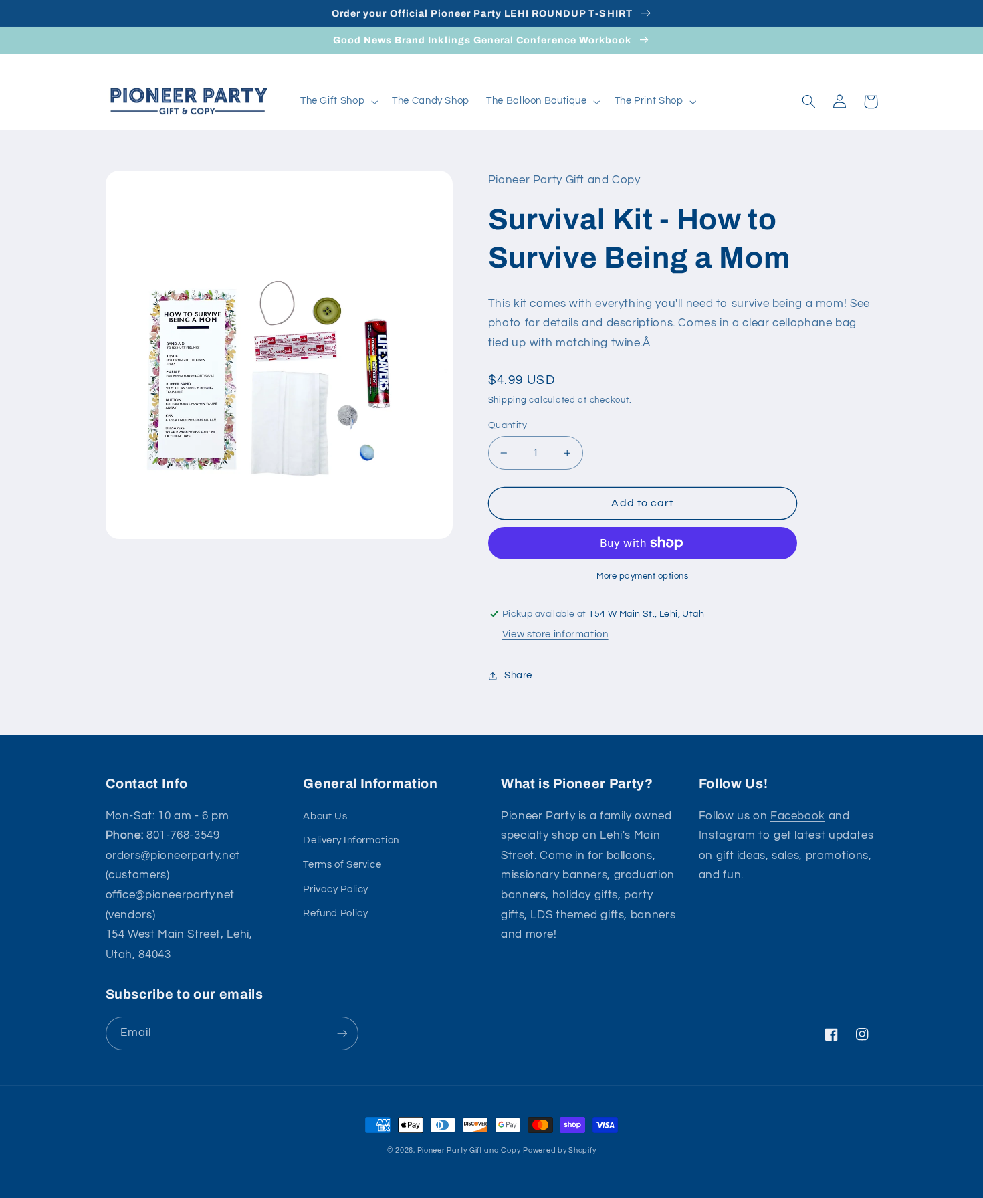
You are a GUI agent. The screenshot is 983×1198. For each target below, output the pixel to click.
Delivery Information (351, 840)
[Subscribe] (341, 1033)
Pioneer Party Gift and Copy (469, 1150)
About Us (325, 816)
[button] (337, 101)
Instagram (727, 835)
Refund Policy (335, 913)
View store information (555, 634)
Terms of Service (342, 865)
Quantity (507, 425)
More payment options (642, 576)
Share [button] (518, 675)
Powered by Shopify (559, 1150)
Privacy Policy (335, 889)
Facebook (797, 816)
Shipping (507, 400)
